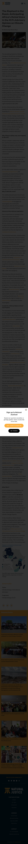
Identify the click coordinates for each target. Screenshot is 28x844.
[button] (26, 409)
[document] (14, 422)
